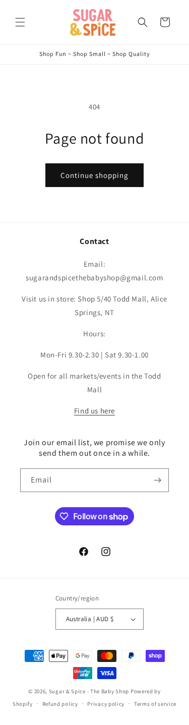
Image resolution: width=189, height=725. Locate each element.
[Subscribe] (157, 480)
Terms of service (155, 703)
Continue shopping (94, 175)
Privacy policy (105, 703)
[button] (20, 22)
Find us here (94, 410)
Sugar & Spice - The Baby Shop (89, 691)
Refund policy (60, 703)
